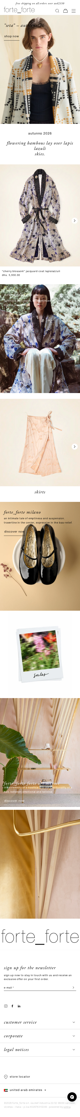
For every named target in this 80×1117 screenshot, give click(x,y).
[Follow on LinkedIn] (19, 1006)
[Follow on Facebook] (12, 1006)
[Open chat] (72, 1097)
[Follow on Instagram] (5, 1006)
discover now (14, 531)
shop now (11, 36)
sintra (66, 1107)
